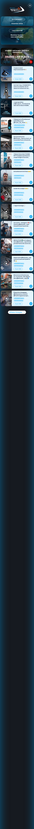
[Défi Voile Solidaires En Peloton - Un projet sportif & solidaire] (17, 10)
